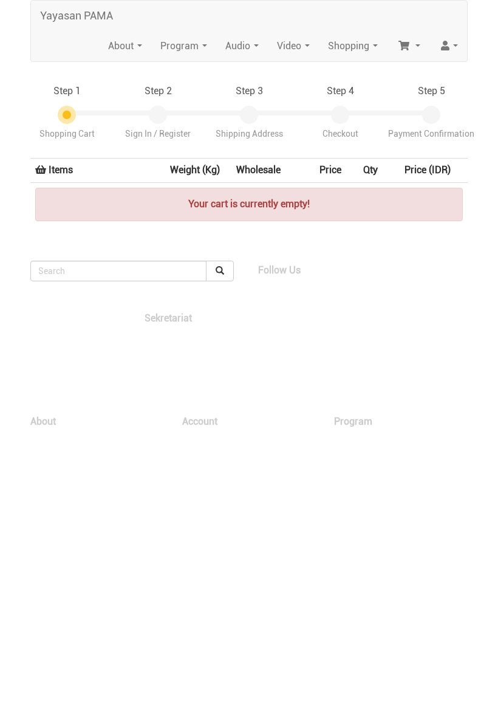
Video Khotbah (359, 450)
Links (39, 450)
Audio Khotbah (359, 462)
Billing (192, 462)
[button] (408, 46)
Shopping (350, 438)
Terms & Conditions (216, 474)
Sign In (194, 438)
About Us (46, 438)
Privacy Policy (207, 487)
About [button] (127, 49)
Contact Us (49, 462)
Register (196, 450)
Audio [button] (244, 49)
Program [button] (186, 49)
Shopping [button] (355, 49)
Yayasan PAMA (76, 15)
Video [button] (296, 49)
